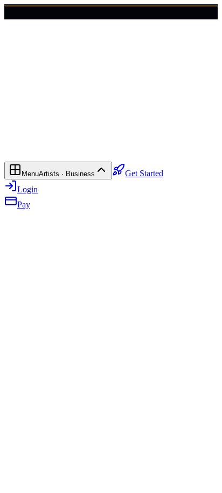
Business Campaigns (152, 146)
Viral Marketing (31, 146)
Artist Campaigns (87, 146)
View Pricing (89, 121)
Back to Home (42, 121)
